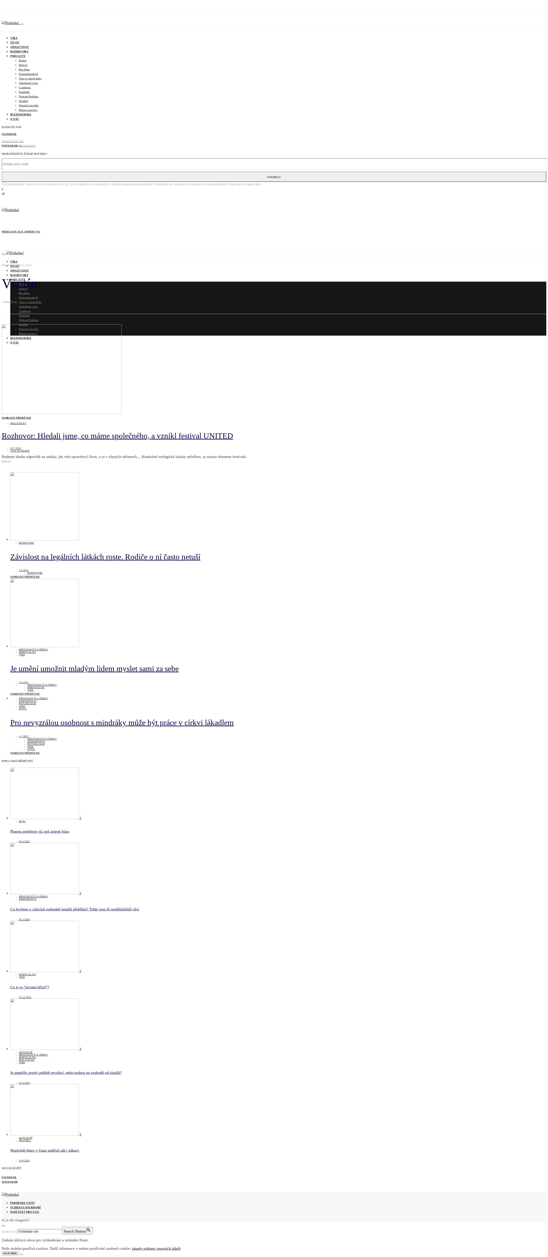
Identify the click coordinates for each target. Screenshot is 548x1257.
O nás (14, 119)
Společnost (19, 47)
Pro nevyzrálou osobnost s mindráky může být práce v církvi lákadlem (122, 722)
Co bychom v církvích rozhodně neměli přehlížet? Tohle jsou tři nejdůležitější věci (74, 909)
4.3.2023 (23, 736)
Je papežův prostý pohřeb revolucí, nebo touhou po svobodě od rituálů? (66, 1072)
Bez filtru (24, 69)
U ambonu (25, 87)
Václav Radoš (20, 451)
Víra (14, 38)
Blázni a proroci (28, 110)
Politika (25, 1140)
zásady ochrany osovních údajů (156, 1248)
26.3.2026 (24, 919)
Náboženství (27, 701)
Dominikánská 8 (28, 74)
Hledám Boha (20, 114)
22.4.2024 (24, 1083)
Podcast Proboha (28, 96)
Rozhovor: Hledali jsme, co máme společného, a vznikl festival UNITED (117, 435)
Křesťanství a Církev (33, 649)
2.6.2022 (23, 682)
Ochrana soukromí (25, 1207)
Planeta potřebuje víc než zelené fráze (39, 831)
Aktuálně (26, 1052)
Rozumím (10, 1253)
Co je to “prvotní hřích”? (29, 987)
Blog (22, 821)
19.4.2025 (24, 841)
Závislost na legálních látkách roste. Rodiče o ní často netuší (105, 556)
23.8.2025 (24, 1160)
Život (14, 42)
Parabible (24, 92)
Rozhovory (19, 51)
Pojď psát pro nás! (24, 1212)
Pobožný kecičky (29, 105)
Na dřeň (23, 101)
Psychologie (27, 703)
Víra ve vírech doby (30, 78)
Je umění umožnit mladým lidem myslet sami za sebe (94, 668)
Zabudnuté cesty (28, 83)
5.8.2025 (23, 570)
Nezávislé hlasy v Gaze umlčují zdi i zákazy (44, 1150)
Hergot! (23, 65)
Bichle (23, 60)
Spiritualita (27, 652)
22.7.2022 (15, 448)
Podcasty (18, 56)
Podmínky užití (22, 1203)
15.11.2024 (25, 997)
